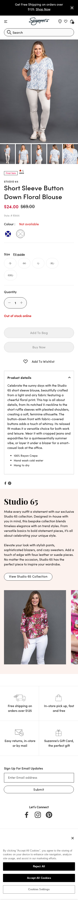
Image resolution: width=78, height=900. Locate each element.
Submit (38, 789)
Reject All (39, 866)
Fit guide (19, 254)
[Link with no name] (35, 626)
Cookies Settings (39, 889)
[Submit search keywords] (9, 32)
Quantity (10, 291)
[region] (39, 865)
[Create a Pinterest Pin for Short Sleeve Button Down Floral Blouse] (9, 483)
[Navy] (8, 234)
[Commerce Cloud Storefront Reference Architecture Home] (39, 21)
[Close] (72, 8)
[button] (25, 362)
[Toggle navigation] (5, 21)
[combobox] (39, 32)
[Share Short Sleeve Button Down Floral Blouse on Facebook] (5, 483)
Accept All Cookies (39, 877)
